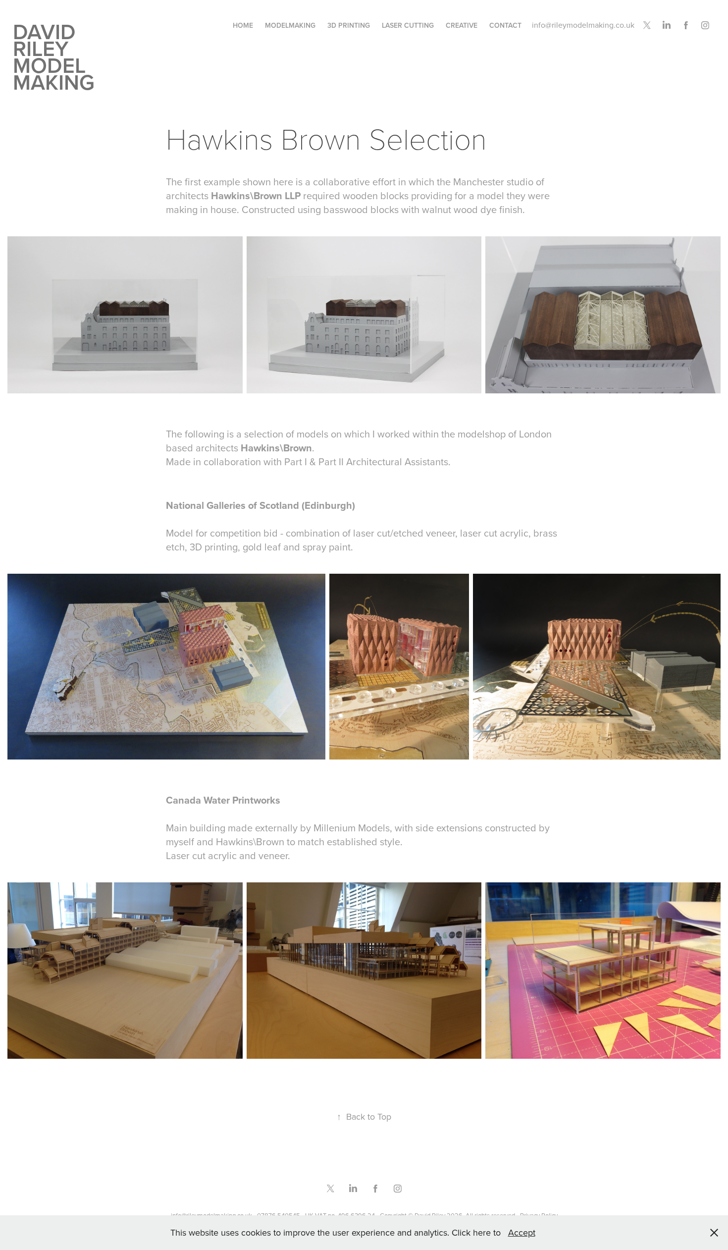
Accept (521, 1232)
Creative (461, 25)
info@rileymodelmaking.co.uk (583, 24)
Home (243, 25)
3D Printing (348, 25)
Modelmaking (290, 25)
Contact (505, 25)
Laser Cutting (408, 25)
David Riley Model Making (54, 56)
